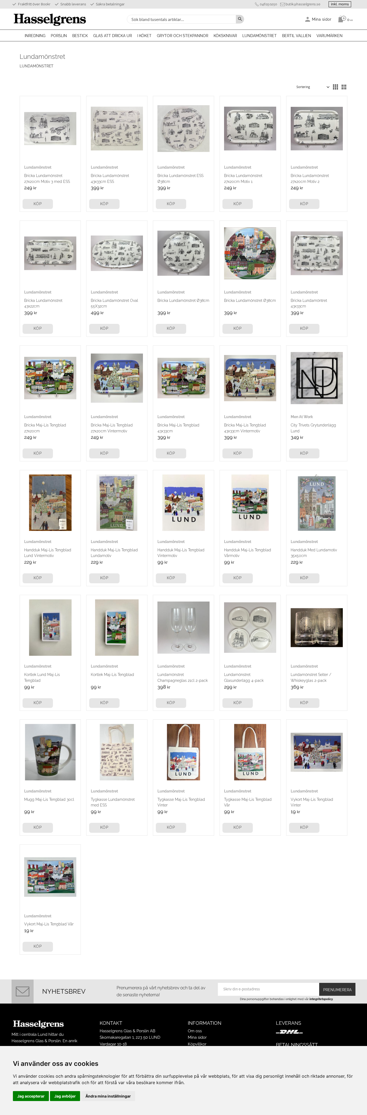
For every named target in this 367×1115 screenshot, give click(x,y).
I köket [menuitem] (144, 36)
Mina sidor (197, 1037)
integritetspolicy (321, 999)
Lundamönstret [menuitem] (259, 36)
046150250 (268, 4)
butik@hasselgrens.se (303, 4)
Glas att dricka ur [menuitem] (112, 36)
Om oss (195, 1031)
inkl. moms (340, 4)
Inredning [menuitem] (35, 36)
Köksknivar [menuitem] (225, 36)
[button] (335, 87)
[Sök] (240, 19)
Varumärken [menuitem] (329, 36)
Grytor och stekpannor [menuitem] (182, 36)
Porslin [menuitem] (59, 36)
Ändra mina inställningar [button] (108, 1096)
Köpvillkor (197, 1044)
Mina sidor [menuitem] (322, 19)
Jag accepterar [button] (31, 1096)
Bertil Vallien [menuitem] (296, 36)
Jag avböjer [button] (65, 1096)
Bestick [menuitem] (80, 36)
